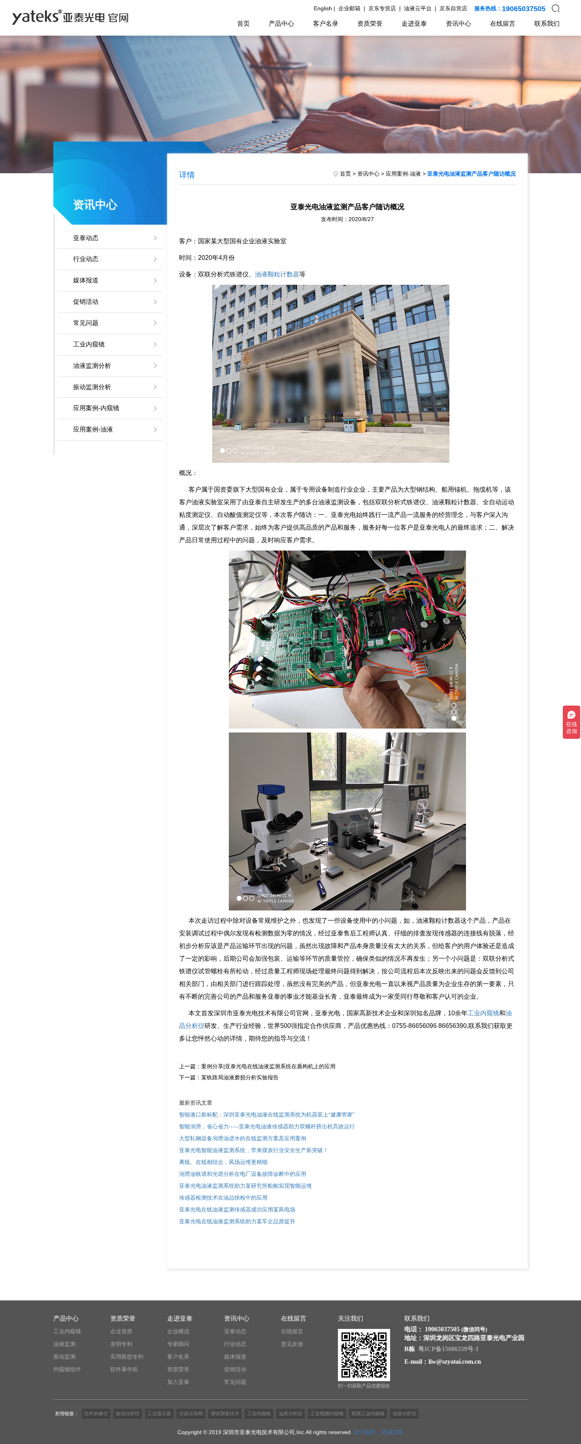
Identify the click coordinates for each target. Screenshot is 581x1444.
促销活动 (85, 301)
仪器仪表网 (191, 1413)
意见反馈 (292, 1344)
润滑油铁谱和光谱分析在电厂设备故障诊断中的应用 (242, 1174)
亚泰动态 (85, 238)
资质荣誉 (370, 23)
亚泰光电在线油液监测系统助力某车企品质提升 (237, 1221)
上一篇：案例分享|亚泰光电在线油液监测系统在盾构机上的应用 (257, 1066)
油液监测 (64, 1344)
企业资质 (121, 1331)
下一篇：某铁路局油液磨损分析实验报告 (229, 1077)
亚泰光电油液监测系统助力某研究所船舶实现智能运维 (245, 1186)
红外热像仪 (96, 1413)
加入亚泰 (178, 1382)
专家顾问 (178, 1344)
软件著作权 (124, 1369)
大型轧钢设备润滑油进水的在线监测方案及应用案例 (242, 1138)
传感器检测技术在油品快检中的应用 (223, 1197)
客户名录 (325, 23)
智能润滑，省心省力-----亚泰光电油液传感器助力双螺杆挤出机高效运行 (267, 1126)
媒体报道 (85, 280)
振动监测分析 (92, 387)
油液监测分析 (92, 365)
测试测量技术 (225, 1413)
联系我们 (547, 23)
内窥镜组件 (67, 1369)
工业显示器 (159, 1413)
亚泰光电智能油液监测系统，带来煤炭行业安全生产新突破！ (253, 1150)
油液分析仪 (404, 1413)
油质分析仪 (290, 1413)
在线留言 (502, 23)
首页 (243, 23)
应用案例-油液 (93, 429)
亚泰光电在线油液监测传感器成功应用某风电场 (237, 1209)
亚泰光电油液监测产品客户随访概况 (471, 173)
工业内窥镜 (89, 344)
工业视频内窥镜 (326, 1413)
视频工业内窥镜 (368, 1413)
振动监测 (64, 1356)
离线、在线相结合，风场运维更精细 (223, 1162)
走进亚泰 (414, 23)
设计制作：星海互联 (379, 1432)
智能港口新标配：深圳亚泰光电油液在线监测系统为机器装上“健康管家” (267, 1114)
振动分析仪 (128, 1413)
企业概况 (178, 1331)
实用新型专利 (126, 1356)
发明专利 (121, 1344)
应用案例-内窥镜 (96, 408)
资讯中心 (458, 23)
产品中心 (281, 23)
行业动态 (85, 258)
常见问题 (85, 323)
